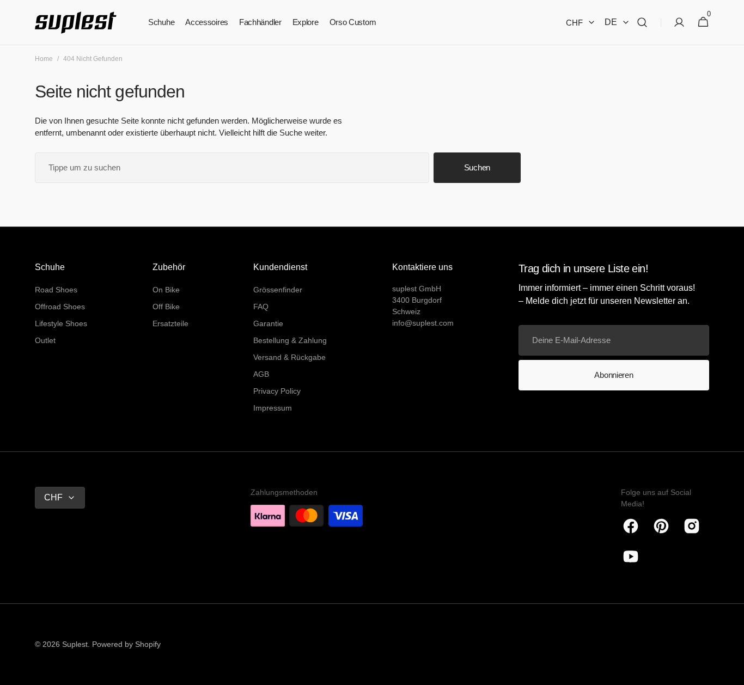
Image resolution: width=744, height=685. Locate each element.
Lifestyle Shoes (61, 323)
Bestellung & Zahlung (290, 340)
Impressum (272, 407)
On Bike (166, 289)
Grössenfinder (277, 289)
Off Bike (166, 306)
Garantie (268, 323)
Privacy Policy (277, 391)
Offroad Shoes (60, 306)
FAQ (261, 306)
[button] (642, 22)
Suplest (75, 644)
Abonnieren (613, 375)
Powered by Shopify (126, 644)
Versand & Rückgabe (289, 357)
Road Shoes (56, 289)
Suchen (477, 167)
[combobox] (232, 167)
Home (44, 59)
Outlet (45, 340)
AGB (261, 374)
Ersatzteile (170, 323)
